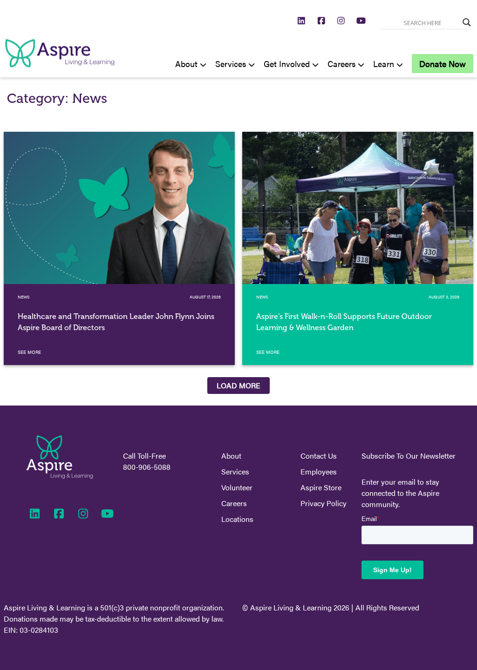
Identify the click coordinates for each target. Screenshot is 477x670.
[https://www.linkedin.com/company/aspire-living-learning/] (302, 20)
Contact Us (318, 455)
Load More (238, 385)
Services (230, 63)
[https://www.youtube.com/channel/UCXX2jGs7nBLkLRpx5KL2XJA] (361, 20)
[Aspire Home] (60, 71)
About (186, 63)
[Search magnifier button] (466, 22)
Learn (383, 63)
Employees (318, 471)
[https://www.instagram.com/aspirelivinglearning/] (341, 20)
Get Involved (287, 63)
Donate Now (442, 63)
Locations (237, 519)
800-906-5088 (146, 466)
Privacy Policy (323, 503)
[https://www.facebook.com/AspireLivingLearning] (322, 20)
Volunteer (236, 487)
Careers (341, 63)
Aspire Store (320, 487)
